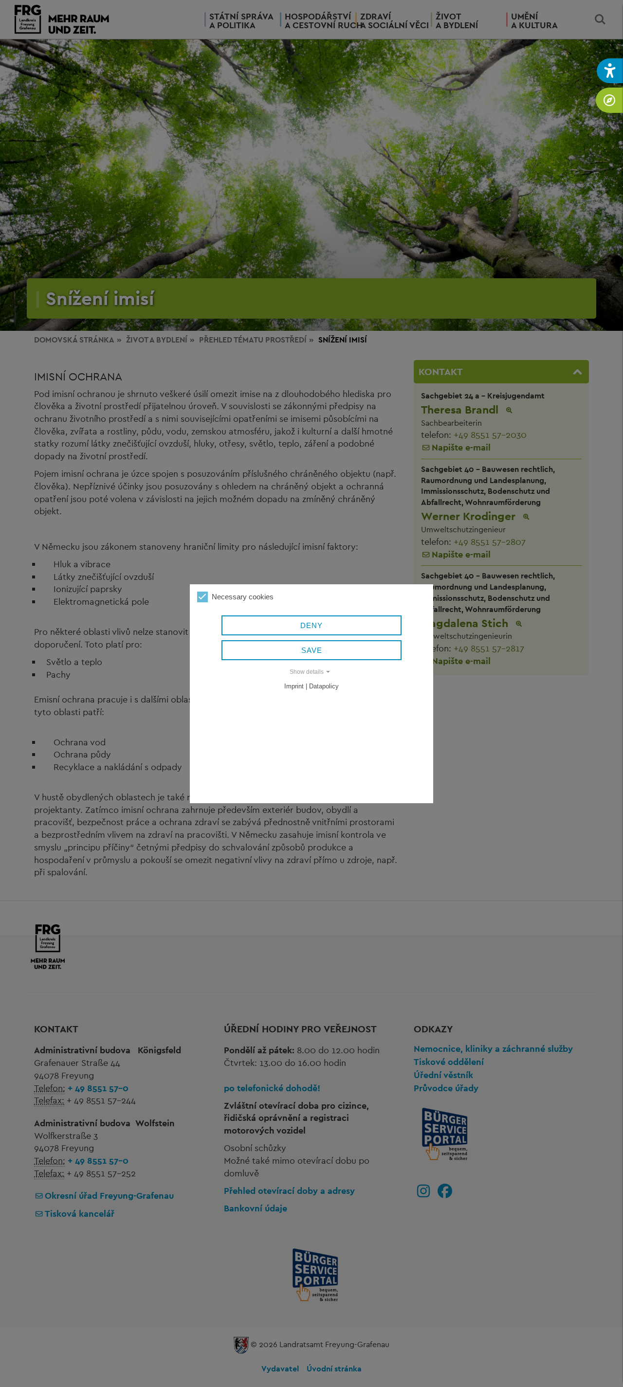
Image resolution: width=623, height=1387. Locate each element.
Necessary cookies (243, 597)
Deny (311, 625)
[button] (610, 70)
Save (311, 650)
